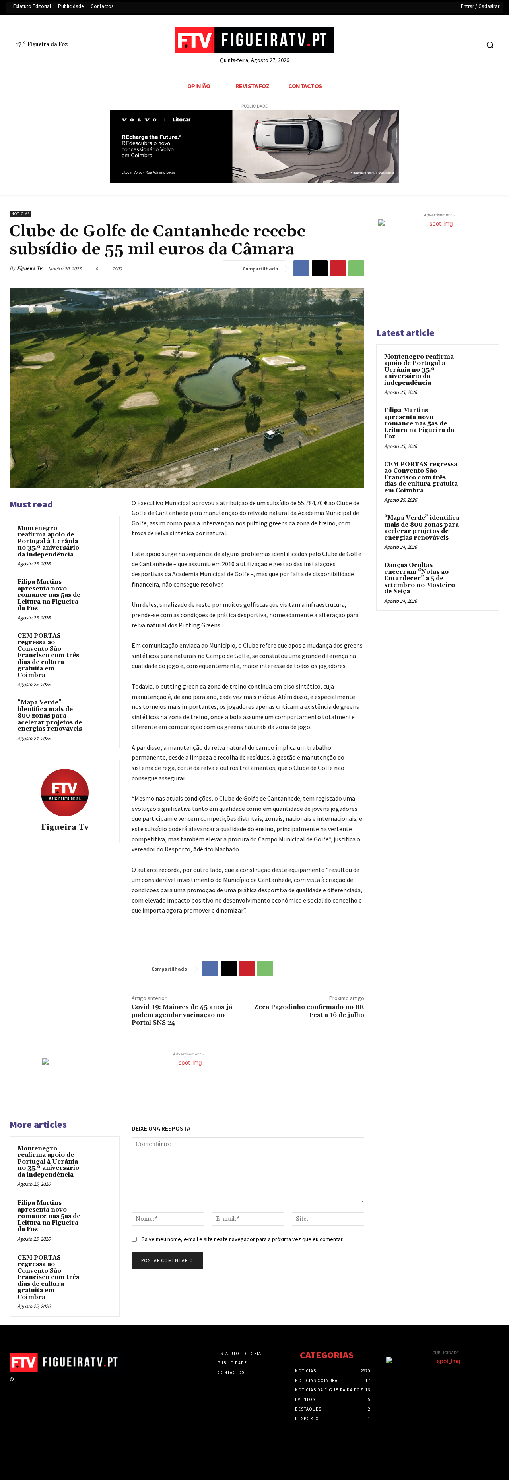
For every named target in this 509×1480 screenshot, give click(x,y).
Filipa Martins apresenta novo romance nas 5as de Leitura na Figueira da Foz (48, 595)
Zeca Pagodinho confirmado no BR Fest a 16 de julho (309, 1011)
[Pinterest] (338, 268)
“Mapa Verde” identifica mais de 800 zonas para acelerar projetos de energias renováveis (49, 716)
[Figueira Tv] (65, 792)
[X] (458, 45)
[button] (489, 44)
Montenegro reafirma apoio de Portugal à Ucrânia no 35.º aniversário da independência (48, 541)
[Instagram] (33, 1386)
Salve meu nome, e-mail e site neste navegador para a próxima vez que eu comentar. (243, 1239)
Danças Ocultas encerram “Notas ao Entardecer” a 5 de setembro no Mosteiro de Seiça (419, 578)
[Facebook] (443, 45)
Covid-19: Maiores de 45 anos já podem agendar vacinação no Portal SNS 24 (182, 1014)
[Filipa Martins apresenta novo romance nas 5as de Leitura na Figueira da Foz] (99, 589)
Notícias (20, 213)
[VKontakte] (61, 1386)
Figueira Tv (29, 268)
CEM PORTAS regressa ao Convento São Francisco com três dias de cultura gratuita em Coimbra (48, 655)
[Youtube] (473, 45)
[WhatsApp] (356, 268)
